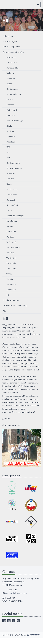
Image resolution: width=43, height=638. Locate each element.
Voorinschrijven (10, 41)
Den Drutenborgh (14, 120)
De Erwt (10, 131)
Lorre (9, 210)
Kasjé (8, 184)
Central (9, 99)
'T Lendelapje (12, 205)
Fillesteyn (10, 142)
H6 (7, 152)
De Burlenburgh (13, 94)
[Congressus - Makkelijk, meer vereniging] (33, 635)
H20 (8, 147)
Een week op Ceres (11, 46)
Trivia (9, 274)
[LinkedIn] (9, 620)
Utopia (9, 279)
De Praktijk (11, 242)
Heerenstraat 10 (14, 168)
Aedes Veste (11, 62)
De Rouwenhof (13, 247)
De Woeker (11, 284)
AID (4, 311)
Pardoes (10, 237)
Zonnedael (11, 289)
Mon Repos (11, 221)
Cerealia (10, 105)
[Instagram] (18, 620)
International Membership (15, 305)
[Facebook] (4, 620)
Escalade (10, 136)
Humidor (10, 173)
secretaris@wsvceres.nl (16, 593)
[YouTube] (13, 620)
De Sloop (10, 253)
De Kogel (10, 200)
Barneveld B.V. (12, 68)
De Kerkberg (12, 189)
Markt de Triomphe (15, 215)
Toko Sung (11, 268)
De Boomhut (12, 89)
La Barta (10, 73)
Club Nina (10, 115)
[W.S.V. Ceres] (6, 4)
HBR (8, 157)
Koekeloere (11, 194)
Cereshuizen (10, 57)
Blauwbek (10, 78)
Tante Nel (11, 258)
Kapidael (10, 179)
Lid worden (8, 36)
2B (7, 295)
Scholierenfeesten (11, 300)
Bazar (9, 83)
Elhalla (9, 126)
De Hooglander (13, 163)
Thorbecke (11, 263)
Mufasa (9, 226)
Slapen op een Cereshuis (14, 52)
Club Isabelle (12, 110)
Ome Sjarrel (12, 231)
